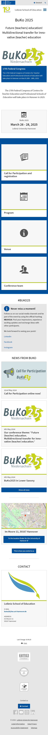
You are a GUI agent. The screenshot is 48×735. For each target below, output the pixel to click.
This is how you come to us (24, 551)
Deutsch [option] (39, 2)
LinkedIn (7, 336)
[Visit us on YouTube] (21, 712)
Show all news (24, 490)
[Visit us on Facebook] (15, 712)
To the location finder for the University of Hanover (24, 539)
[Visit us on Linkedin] (32, 712)
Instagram (8, 347)
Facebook (8, 342)
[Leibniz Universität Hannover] (8, 3)
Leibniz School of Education (28, 10)
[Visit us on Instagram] (27, 712)
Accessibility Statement (19, 728)
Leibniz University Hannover (27, 720)
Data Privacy (32, 724)
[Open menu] (45, 10)
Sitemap (34, 728)
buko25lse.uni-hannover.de (15, 611)
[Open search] (46, 2)
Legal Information (18, 724)
